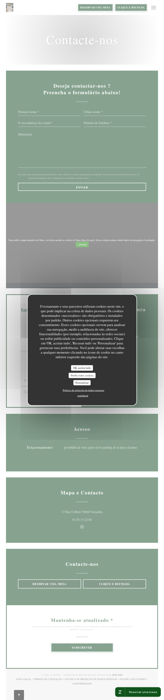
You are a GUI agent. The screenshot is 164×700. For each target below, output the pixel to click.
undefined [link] (82, 395)
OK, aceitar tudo (82, 368)
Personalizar (82, 382)
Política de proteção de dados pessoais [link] (83, 390)
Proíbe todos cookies (82, 375)
